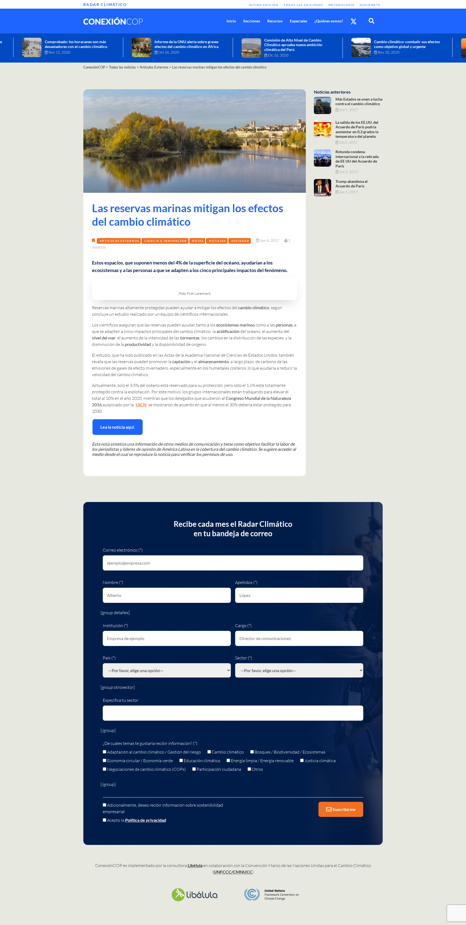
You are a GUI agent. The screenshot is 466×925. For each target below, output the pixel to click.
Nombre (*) (113, 582)
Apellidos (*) (246, 582)
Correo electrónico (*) (123, 550)
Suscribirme (344, 809)
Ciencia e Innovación (166, 240)
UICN (141, 404)
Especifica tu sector (120, 700)
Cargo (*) (243, 625)
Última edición (264, 4)
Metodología (341, 4)
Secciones (251, 21)
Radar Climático (105, 4)
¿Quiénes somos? (328, 21)
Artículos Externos (119, 240)
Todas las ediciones (303, 4)
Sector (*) (243, 658)
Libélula (195, 865)
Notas (198, 240)
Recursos (275, 21)
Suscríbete (370, 4)
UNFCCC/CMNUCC (233, 871)
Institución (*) (115, 625)
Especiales (298, 21)
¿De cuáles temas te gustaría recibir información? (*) (150, 743)
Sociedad (240, 240)
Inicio (231, 21)
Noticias (217, 240)
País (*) (109, 658)
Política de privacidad (145, 820)
